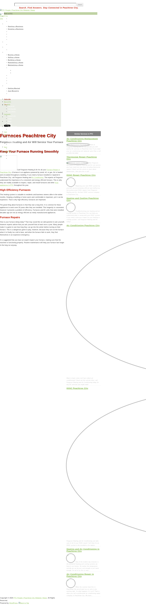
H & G (10, 156)
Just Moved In (13, 91)
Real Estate (11, 83)
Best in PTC (8, 13)
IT (8, 34)
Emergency (11, 80)
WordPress (13, 603)
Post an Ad (11, 106)
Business (7, 24)
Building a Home (14, 60)
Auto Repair (11, 18)
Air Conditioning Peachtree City (83, 225)
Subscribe (7, 99)
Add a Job (11, 136)
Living (6, 86)
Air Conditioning (37, 177)
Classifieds (7, 104)
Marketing (11, 37)
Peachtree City (12, 149)
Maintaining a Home (15, 65)
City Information (12, 126)
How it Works (12, 111)
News (5, 147)
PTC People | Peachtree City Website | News (30, 598)
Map (9, 129)
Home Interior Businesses (16, 67)
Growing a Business (15, 29)
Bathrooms (15, 70)
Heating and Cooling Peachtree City (83, 199)
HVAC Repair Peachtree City (81, 175)
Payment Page (12, 141)
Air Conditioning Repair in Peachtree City (80, 575)
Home (6, 52)
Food (9, 153)
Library (10, 118)
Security (10, 39)
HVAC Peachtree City (77, 388)
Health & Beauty (12, 158)
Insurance (11, 21)
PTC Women (7, 151)
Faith (5, 132)
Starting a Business (15, 26)
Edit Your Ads (12, 109)
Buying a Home (14, 55)
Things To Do (12, 116)
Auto (5, 16)
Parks (9, 121)
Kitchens (14, 73)
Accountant (11, 44)
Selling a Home (13, 57)
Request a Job (12, 139)
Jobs (5, 134)
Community (7, 114)
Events (10, 93)
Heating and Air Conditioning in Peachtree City (83, 550)
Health (6, 47)
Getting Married (14, 88)
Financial (11, 31)
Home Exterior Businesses (16, 75)
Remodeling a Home (15, 62)
